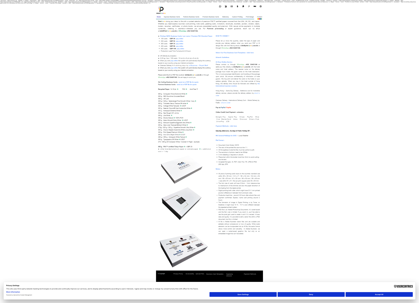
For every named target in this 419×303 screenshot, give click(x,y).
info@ (162, 31)
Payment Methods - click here (226, 126)
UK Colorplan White (173, 142)
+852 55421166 (171, 77)
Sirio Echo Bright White (171, 134)
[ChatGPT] (260, 6)
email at (238, 45)
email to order (225, 103)
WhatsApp (162, 77)
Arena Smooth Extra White (172, 120)
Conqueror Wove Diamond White (174, 94)
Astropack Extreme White (171, 110)
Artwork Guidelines (222, 57)
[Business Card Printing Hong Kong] (220, 6)
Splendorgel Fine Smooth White (179, 101)
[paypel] (243, 6)
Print (159, 21)
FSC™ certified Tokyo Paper (173, 146)
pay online (179, 38)
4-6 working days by (180, 65)
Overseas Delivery (166, 65)
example (196, 142)
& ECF (183, 134)
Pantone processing (215, 28)
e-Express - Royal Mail (198, 65)
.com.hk (174, 31)
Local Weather (243, 135)
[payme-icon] (249, 6)
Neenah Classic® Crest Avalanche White (177, 108)
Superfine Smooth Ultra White (183, 127)
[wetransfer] (254, 6)
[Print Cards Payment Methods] (237, 6)
